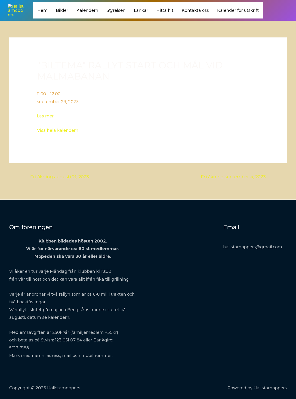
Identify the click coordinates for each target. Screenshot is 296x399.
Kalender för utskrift (238, 10)
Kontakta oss (195, 10)
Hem (42, 10)
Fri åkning (59, 176)
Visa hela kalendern (57, 130)
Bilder (62, 10)
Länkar (141, 10)
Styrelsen (116, 10)
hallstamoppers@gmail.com (252, 246)
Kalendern (87, 10)
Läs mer (45, 116)
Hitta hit (165, 10)
